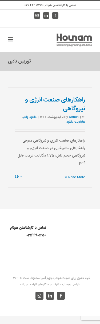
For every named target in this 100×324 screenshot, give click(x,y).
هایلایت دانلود (75, 121)
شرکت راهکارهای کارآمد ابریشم (39, 284)
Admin (74, 117)
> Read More (75, 177)
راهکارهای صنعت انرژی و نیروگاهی (55, 104)
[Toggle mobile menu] (11, 39)
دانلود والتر (30, 117)
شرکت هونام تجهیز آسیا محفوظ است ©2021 (41, 278)
